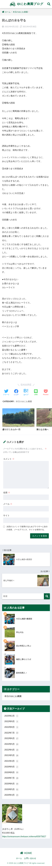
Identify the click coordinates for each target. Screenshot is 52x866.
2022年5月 (11, 744)
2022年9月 (11, 721)
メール (7, 504)
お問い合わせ (30, 858)
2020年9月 (11, 767)
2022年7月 (11, 733)
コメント (8, 459)
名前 (6, 492)
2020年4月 (11, 795)
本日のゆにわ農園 (24, 401)
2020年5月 (11, 789)
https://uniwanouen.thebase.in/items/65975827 (24, 836)
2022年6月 (11, 738)
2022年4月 (11, 750)
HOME (27, 853)
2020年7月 (11, 778)
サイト (6, 515)
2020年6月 (11, 784)
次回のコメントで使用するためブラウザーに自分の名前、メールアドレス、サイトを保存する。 (27, 528)
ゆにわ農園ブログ (29, 4)
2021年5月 (11, 755)
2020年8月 (11, 772)
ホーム (19, 858)
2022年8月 (11, 727)
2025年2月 (11, 716)
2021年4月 (11, 761)
